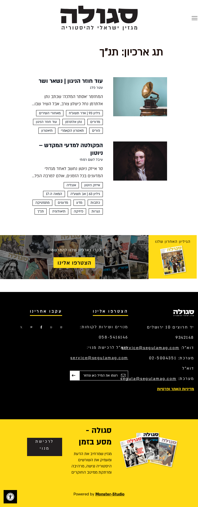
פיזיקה (78, 211)
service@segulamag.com (150, 347)
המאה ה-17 (54, 194)
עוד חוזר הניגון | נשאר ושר (71, 81)
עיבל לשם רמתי (91, 159)
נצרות (96, 211)
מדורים (95, 122)
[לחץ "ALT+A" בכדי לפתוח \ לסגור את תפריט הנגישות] (10, 496)
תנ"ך (40, 211)
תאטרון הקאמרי (72, 130)
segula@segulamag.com (148, 378)
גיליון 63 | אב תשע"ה (85, 194)
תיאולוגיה (58, 211)
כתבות (95, 202)
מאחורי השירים (50, 113)
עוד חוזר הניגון (46, 122)
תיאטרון (47, 130)
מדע (79, 202)
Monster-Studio (110, 494)
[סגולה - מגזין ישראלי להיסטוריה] (99, 18)
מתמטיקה (42, 202)
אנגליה (71, 185)
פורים (96, 130)
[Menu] (194, 18)
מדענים (63, 202)
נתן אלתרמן (73, 122)
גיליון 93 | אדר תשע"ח (84, 113)
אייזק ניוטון (92, 185)
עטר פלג (96, 87)
